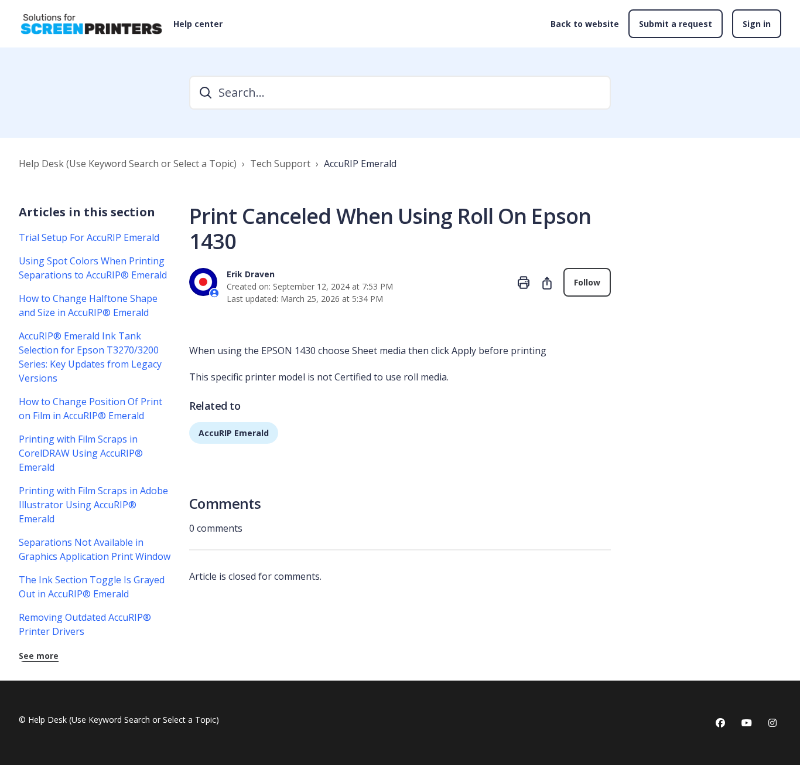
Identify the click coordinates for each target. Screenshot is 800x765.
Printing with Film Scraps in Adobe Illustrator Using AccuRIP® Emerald (93, 504)
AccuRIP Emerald (360, 163)
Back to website (585, 23)
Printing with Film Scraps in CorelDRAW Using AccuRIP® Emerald (81, 453)
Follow (587, 282)
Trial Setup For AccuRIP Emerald (89, 237)
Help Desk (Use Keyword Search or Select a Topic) (128, 163)
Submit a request (675, 23)
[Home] (91, 24)
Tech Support (280, 163)
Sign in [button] (757, 23)
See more (39, 655)
